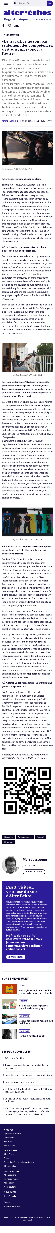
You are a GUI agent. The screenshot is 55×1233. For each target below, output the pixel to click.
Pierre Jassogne (10, 121)
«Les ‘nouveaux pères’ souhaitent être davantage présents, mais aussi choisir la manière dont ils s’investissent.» (27, 1111)
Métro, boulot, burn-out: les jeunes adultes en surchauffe (35, 991)
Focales (7, 1158)
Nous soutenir (10, 1187)
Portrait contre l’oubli (32, 1036)
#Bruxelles (8, 837)
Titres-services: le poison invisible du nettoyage (33, 1007)
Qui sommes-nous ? (12, 1133)
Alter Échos (9, 1154)
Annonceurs (9, 1183)
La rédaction (9, 1137)
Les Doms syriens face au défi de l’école (36, 1022)
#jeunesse (8, 842)
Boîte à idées (9, 1141)
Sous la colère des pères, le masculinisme (29, 1075)
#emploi (40, 837)
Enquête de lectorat (12, 1206)
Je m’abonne (15, 957)
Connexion (8, 1202)
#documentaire (25, 837)
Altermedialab (10, 1166)
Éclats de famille (14, 1058)
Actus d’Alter (9, 1145)
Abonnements (10, 1175)
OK (49, 3)
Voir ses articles (33, 872)
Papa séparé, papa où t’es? (20, 1082)
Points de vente (11, 1179)
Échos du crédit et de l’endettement (19, 1162)
